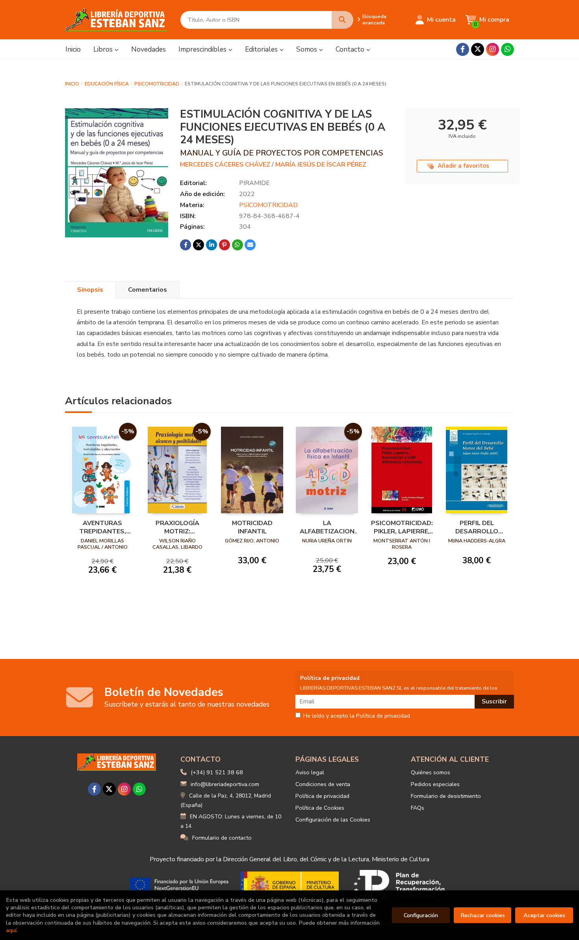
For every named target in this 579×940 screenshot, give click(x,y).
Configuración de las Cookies (332, 819)
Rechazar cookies (482, 915)
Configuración (421, 915)
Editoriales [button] (262, 49)
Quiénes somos (430, 772)
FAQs (417, 808)
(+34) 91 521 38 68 (217, 772)
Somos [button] (307, 49)
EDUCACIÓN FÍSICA (107, 84)
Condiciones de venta (322, 784)
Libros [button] (104, 49)
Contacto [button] (351, 49)
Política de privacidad (322, 796)
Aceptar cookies (544, 915)
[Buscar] (342, 20)
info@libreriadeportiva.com (225, 784)
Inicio (72, 84)
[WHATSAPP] (507, 49)
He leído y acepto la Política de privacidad (356, 716)
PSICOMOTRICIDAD (156, 84)
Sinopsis (90, 289)
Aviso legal (309, 772)
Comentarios (147, 289)
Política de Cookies (319, 808)
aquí (11, 930)
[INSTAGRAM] (492, 49)
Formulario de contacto (222, 838)
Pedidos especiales (435, 784)
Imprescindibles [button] (203, 49)
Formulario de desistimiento (446, 796)
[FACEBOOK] (462, 49)
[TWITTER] (477, 49)
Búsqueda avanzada (374, 19)
